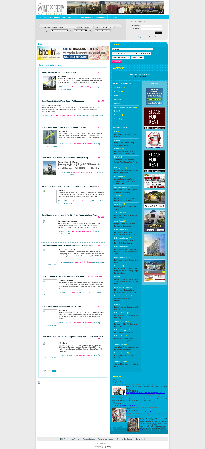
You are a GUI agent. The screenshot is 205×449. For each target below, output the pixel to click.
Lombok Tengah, (120, 292)
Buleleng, (128, 134)
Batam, (116, 307)
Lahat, (128, 355)
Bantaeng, (117, 315)
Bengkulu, (117, 151)
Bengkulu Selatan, (127, 151)
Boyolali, (121, 217)
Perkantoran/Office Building (126, 107)
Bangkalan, (118, 223)
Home (39, 17)
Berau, (125, 260)
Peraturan (47, 17)
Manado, (125, 341)
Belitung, (123, 355)
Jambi (117, 195)
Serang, (117, 145)
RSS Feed (63, 439)
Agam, (116, 347)
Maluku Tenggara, (126, 281)
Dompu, (121, 290)
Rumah (118, 115)
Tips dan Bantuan (86, 17)
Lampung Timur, (119, 273)
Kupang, (117, 301)
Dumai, (129, 307)
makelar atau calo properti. (121, 383)
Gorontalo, (117, 341)
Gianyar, (117, 136)
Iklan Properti (72, 17)
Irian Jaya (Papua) (122, 187)
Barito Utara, (129, 249)
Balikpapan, (118, 260)
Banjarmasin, (132, 240)
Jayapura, (134, 190)
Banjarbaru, (123, 240)
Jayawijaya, (118, 192)
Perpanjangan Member (105, 439)
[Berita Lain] (143, 430)
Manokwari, (127, 192)
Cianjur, (116, 209)
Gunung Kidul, (124, 170)
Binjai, (122, 364)
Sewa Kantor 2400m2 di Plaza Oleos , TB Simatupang (63, 101)
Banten (118, 140)
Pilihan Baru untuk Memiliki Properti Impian (140, 412)
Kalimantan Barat (121, 229)
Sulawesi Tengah (121, 321)
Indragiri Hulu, (122, 309)
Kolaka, (127, 332)
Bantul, (116, 170)
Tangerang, (124, 145)
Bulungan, (130, 260)
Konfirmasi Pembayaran (125, 439)
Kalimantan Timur (122, 257)
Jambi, (134, 198)
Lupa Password (150, 37)
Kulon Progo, (133, 170)
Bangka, (117, 355)
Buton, (116, 332)
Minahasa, (131, 341)
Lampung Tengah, (133, 271)
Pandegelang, (129, 143)
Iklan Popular (101, 17)
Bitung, (116, 338)
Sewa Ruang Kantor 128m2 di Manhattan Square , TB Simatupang (67, 246)
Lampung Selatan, (120, 271)
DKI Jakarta (120, 176)
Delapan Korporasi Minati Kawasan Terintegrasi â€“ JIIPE (145, 393)
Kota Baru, (126, 243)
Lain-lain (118, 99)
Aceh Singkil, (124, 162)
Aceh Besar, (127, 160)
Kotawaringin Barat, (120, 251)
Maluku (118, 276)
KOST (117, 95)
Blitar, (133, 223)
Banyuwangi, (126, 223)
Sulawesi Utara (121, 336)
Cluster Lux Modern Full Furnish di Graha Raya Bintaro (63, 276)
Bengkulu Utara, (119, 153)
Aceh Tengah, (133, 162)
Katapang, (117, 234)
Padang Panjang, (126, 349)
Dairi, (126, 364)
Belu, (119, 298)
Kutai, (136, 260)
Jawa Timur (120, 221)
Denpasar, (135, 134)
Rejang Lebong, (131, 153)
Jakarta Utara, (119, 183)
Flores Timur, (130, 298)
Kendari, (122, 332)
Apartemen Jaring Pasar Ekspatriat (123, 405)
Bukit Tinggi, (123, 347)
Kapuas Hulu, (128, 232)
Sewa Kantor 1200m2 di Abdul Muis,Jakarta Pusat (61, 306)
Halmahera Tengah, (126, 279)
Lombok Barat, (129, 290)
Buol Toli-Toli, (125, 324)
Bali (117, 131)
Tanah (118, 119)
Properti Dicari (59, 17)
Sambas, (132, 234)
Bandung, (117, 207)
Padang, (117, 349)
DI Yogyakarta (120, 168)
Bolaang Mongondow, (126, 338)
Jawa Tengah (120, 212)
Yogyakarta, (124, 173)
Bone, (128, 315)
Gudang (118, 91)
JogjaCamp (107, 447)
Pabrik (117, 103)
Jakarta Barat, (119, 179)
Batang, (135, 215)
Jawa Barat (119, 204)
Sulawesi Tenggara (122, 330)
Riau (117, 304)
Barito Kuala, (118, 243)
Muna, (133, 332)
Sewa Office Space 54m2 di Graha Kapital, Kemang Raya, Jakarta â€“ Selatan (72, 337)
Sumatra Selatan (121, 353)
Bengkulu (119, 148)
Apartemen (119, 87)
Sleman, (117, 173)
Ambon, (117, 279)
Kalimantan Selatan (122, 238)
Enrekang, (117, 318)
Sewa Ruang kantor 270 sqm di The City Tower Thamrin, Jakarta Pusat (69, 215)
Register (141, 37)
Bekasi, (123, 207)
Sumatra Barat (120, 344)
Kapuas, (136, 249)
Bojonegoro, (118, 226)
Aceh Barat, (118, 160)
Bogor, (129, 207)
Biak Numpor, (118, 190)
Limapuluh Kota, (133, 347)
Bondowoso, (127, 226)
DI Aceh (118, 157)
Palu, (116, 326)
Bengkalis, (123, 307)
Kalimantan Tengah (122, 246)
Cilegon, (117, 143)
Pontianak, (125, 234)
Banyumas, (128, 215)
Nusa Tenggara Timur (123, 296)
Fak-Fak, (127, 190)
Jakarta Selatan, (119, 181)
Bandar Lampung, (120, 268)
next (53, 371)
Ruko (117, 111)
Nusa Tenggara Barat (123, 287)
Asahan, (117, 364)
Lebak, (122, 143)
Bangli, (122, 134)
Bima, (116, 290)
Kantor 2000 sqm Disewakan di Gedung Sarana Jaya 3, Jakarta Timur (69, 186)
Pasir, (116, 262)
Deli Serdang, (133, 364)
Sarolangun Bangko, (126, 200)
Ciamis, (133, 207)
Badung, (117, 134)
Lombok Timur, (131, 292)
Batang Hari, (118, 198)
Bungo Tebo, (127, 198)
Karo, (116, 366)
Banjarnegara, (119, 215)
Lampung (119, 266)
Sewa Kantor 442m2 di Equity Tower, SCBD (59, 72)
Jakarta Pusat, (129, 179)
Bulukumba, (134, 315)
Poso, (120, 326)
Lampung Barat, (132, 268)
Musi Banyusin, (124, 358)
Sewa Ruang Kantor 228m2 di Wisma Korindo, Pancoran (64, 127)
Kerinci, (116, 200)
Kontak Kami (113, 17)
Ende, (123, 298)
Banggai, (117, 324)
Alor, (115, 298)
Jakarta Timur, (131, 181)
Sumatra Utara (120, 361)
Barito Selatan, (119, 249)
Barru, (124, 315)
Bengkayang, (118, 232)
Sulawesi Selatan (121, 313)
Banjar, (116, 240)
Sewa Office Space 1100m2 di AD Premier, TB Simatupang (65, 158)
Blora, (116, 217)
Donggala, (133, 324)
